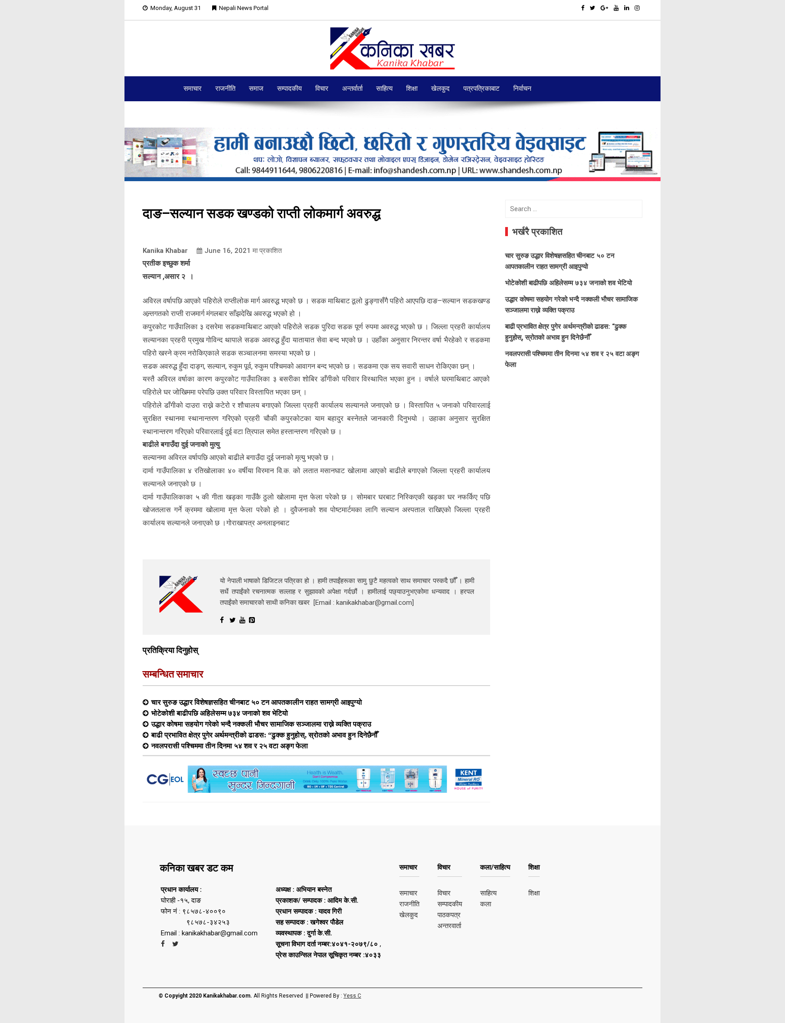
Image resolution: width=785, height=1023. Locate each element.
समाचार (193, 88)
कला (485, 904)
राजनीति (225, 88)
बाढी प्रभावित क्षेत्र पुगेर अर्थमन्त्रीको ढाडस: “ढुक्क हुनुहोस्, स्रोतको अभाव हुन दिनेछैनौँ (264, 734)
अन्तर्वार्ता (352, 88)
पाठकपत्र (449, 915)
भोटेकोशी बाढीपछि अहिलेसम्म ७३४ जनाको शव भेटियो (219, 713)
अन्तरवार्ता (449, 926)
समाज (256, 88)
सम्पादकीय (289, 88)
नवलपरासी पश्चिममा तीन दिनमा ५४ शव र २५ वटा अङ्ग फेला (229, 745)
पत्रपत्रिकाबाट (481, 88)
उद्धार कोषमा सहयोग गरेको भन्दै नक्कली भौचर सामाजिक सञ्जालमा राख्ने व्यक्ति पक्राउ (261, 723)
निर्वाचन (522, 88)
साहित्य (384, 88)
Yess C (352, 996)
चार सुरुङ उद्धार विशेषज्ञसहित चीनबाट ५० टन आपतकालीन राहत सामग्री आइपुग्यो (256, 702)
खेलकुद (440, 88)
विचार (321, 88)
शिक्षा (411, 88)
